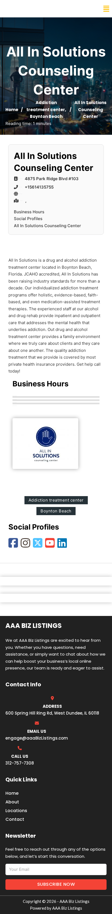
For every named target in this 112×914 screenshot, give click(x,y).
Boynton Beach (46, 116)
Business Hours (29, 211)
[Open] (106, 8)
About (12, 802)
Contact (14, 819)
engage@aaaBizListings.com (36, 738)
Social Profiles (28, 218)
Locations (16, 810)
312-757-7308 (19, 763)
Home (11, 109)
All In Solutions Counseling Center (47, 225)
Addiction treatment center (56, 500)
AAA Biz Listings (27, 8)
